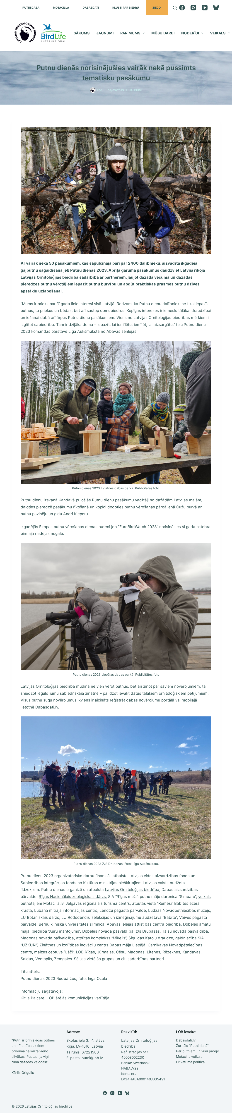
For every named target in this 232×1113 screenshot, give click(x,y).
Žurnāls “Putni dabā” (192, 1046)
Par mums (130, 33)
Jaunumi (105, 33)
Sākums (81, 33)
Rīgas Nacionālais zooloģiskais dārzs (72, 896)
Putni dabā (30, 7)
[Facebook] (182, 7)
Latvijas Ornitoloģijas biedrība (132, 889)
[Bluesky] (216, 7)
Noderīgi (190, 33)
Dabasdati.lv (186, 1040)
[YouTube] (205, 7)
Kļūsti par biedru (125, 7)
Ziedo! (157, 7)
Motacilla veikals (189, 1056)
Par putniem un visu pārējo (197, 1051)
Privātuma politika (190, 1062)
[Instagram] (193, 7)
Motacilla (61, 7)
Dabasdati (91, 7)
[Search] (175, 8)
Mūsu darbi (162, 33)
